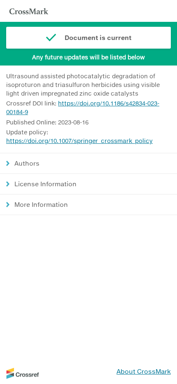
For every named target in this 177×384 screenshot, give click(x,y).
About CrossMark (143, 371)
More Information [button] (41, 204)
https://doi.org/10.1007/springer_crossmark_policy (79, 140)
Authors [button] (27, 163)
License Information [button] (45, 183)
